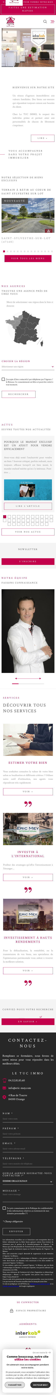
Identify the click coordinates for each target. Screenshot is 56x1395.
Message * (11, 1191)
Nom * (8, 1113)
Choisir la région (16, 361)
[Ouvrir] (45, 21)
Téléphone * (14, 1158)
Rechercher (18, 394)
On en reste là (40, 1352)
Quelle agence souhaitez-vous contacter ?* (27, 1174)
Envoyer (16, 1231)
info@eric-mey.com (19, 1088)
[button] (22, 55)
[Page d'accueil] (10, 22)
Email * (9, 1143)
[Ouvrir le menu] (52, 21)
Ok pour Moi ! (40, 1385)
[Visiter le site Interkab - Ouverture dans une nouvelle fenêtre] (28, 1334)
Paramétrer (14, 1385)
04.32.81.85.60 (16, 1080)
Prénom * (11, 1128)
